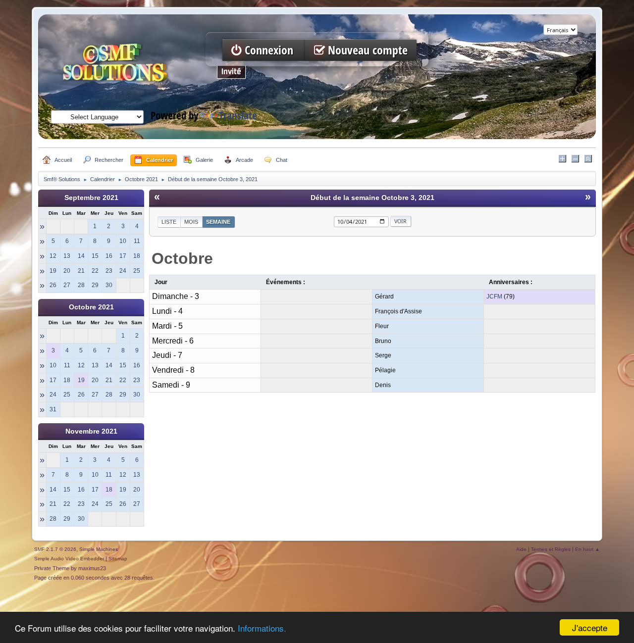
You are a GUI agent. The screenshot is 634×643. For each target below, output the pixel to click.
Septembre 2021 (91, 197)
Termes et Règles (551, 549)
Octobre (182, 258)
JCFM (494, 296)
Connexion (269, 50)
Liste (168, 222)
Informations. (262, 628)
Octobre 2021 (91, 307)
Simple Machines (98, 549)
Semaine (218, 222)
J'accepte (589, 627)
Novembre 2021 (91, 431)
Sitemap (117, 558)
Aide (521, 549)
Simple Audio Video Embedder (69, 558)
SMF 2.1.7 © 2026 (55, 549)
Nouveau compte (366, 50)
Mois (191, 222)
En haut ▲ (587, 549)
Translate (238, 115)
